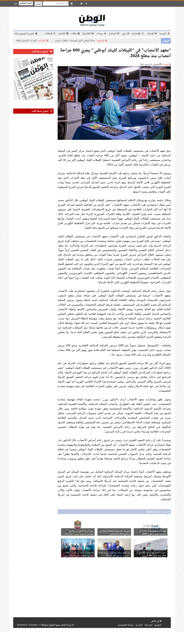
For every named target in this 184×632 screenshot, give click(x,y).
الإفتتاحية (86, 34)
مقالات (74, 34)
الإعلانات (49, 34)
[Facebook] (86, 4)
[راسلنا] (15, 4)
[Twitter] (81, 4)
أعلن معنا (148, 625)
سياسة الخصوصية (125, 625)
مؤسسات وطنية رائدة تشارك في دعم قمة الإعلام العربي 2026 (152, 532)
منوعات (100, 34)
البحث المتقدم (26, 3)
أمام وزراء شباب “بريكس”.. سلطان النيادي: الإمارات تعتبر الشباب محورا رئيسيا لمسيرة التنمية (78, 556)
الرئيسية (163, 34)
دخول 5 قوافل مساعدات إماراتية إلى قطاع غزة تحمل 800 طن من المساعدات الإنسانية (150, 556)
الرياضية (113, 34)
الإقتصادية (136, 34)
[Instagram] (71, 4)
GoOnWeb (33, 625)
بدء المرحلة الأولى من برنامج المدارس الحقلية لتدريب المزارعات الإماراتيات (79, 534)
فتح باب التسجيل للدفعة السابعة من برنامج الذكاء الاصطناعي (27, 41)
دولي (124, 34)
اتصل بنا (139, 625)
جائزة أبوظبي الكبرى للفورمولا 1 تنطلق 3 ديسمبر (91, 41)
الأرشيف (62, 34)
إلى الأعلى (155, 621)
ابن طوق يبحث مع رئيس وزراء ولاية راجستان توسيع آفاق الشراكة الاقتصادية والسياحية (114, 556)
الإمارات (150, 34)
